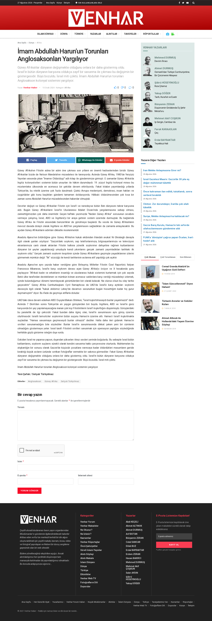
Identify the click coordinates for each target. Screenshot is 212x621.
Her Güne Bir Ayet (41, 602)
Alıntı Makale (87, 558)
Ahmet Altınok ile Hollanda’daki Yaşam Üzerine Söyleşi (178, 321)
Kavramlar (85, 538)
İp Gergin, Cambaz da (165, 122)
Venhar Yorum (87, 522)
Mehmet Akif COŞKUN (167, 118)
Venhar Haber (30, 87)
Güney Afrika (51, 381)
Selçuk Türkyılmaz (70, 381)
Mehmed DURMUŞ (165, 57)
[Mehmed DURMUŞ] (147, 60)
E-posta (23, 475)
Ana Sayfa (50, 3)
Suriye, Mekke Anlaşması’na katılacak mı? (166, 216)
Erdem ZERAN (133, 554)
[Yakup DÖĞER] (147, 96)
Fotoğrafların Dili (89, 582)
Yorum (21, 407)
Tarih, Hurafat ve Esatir (166, 97)
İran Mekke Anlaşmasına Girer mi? (162, 170)
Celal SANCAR (133, 542)
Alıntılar (111, 34)
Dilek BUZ (131, 546)
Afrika (39, 43)
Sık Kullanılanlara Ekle (90, 3)
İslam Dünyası (45, 34)
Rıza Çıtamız (161, 86)
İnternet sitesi (85, 475)
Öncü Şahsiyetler (89, 546)
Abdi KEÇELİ (132, 522)
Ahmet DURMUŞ (164, 68)
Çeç (156, 133)
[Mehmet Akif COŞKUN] (147, 121)
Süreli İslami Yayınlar (91, 550)
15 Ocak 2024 (48, 87)
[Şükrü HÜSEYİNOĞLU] (147, 85)
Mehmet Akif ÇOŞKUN (132, 567)
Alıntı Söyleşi (87, 554)
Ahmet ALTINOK (134, 526)
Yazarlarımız (57, 602)
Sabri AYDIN (132, 573)
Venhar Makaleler (89, 526)
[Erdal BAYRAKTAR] (147, 143)
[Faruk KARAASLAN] (147, 132)
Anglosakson (34, 381)
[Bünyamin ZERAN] (147, 107)
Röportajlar (151, 34)
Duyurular (85, 586)
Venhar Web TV (88, 578)
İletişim (67, 3)
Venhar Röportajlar (90, 542)
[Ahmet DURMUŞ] (147, 71)
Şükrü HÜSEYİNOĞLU (167, 82)
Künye (59, 3)
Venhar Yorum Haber (75, 602)
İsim (21, 461)
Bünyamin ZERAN (164, 104)
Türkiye (78, 34)
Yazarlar (95, 34)
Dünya (64, 34)
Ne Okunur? (86, 530)
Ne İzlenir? (85, 534)
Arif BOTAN (131, 534)
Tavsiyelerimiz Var (160, 602)
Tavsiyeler (130, 34)
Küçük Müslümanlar (96, 602)
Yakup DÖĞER (162, 93)
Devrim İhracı (161, 61)
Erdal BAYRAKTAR (165, 140)
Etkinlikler (85, 574)
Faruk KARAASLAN (165, 129)
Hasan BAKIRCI (133, 558)
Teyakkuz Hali (161, 143)
